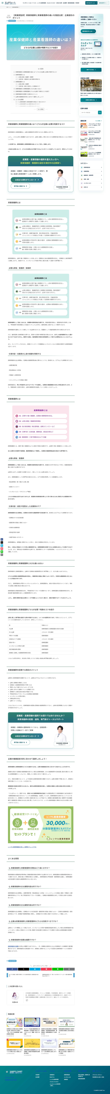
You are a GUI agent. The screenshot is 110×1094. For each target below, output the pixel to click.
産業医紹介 (52, 1074)
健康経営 (66, 1079)
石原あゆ (15, 1002)
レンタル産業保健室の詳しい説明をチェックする (22, 847)
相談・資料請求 (82, 1071)
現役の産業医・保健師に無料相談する (84, 1075)
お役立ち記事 (59, 3)
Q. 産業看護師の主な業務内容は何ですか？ (29, 106)
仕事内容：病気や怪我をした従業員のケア (29, 86)
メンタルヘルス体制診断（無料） (55, 1084)
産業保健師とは (20, 75)
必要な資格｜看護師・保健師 (26, 77)
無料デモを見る (90, 69)
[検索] (100, 112)
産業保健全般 (67, 1074)
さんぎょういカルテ (51, 3)
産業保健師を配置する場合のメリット (27, 94)
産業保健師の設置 (13, 946)
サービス (34, 3)
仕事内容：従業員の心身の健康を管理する (29, 79)
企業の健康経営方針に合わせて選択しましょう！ (30, 97)
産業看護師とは (20, 82)
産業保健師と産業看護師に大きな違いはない (28, 89)
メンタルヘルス (67, 1077)
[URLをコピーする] (69, 969)
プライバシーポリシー (10, 1077)
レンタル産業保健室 (41, 3)
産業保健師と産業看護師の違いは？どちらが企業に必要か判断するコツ (36, 72)
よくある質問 (19, 99)
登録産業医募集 (71, 3)
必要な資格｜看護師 (24, 84)
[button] (12, 969)
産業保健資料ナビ (103, 3)
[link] (27, 1000)
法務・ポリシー (96, 1071)
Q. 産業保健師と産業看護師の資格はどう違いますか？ (32, 102)
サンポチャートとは (27, 3)
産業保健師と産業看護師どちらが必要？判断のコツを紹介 (32, 91)
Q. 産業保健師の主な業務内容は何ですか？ (29, 104)
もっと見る (40, 109)
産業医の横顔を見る (90, 100)
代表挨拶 (77, 3)
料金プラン (52, 1077)
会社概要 (65, 3)
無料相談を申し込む (90, 3)
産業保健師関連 (12, 20)
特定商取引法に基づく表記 (11, 1079)
